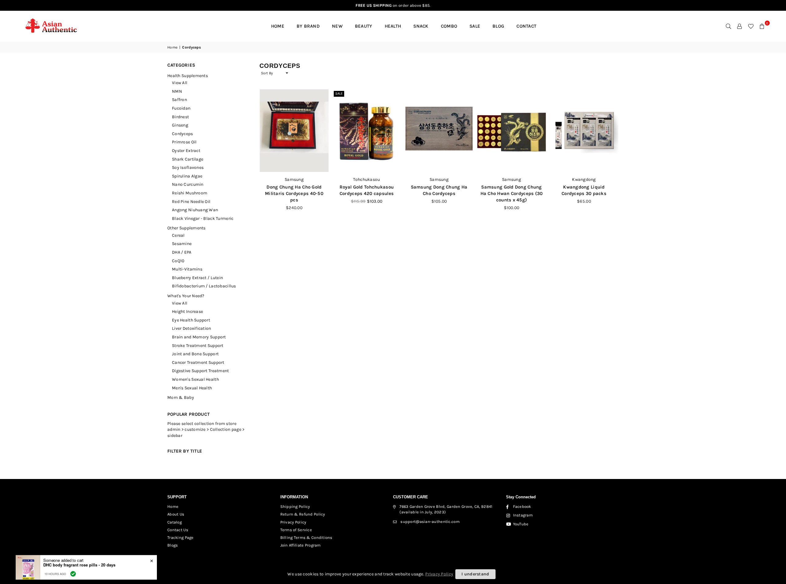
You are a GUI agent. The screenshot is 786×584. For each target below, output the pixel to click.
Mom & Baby (180, 397)
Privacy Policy (293, 522)
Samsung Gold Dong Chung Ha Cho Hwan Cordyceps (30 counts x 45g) (512, 193)
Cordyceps (182, 133)
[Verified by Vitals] (73, 569)
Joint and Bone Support (195, 353)
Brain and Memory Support (199, 337)
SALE (474, 26)
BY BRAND (308, 26)
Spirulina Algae (187, 176)
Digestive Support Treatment (200, 370)
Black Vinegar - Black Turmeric (202, 218)
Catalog (174, 522)
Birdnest (180, 116)
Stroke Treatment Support (198, 345)
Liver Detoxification (191, 328)
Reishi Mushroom (189, 193)
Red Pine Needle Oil (191, 201)
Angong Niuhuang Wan (195, 209)
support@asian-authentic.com (430, 521)
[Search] (728, 26)
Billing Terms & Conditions (306, 537)
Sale (339, 93)
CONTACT (526, 26)
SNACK (420, 26)
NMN (177, 91)
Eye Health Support (191, 320)
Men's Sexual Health (192, 388)
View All (179, 82)
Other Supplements (186, 228)
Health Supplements (187, 75)
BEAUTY (363, 26)
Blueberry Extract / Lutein (197, 277)
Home (277, 26)
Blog (498, 26)
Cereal (178, 235)
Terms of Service (296, 530)
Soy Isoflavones (188, 167)
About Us (175, 514)
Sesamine (182, 243)
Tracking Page (180, 537)
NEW (337, 26)
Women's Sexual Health (195, 379)
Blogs (172, 545)
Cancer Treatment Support (198, 362)
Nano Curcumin (188, 184)
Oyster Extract (186, 150)
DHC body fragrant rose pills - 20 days (79, 560)
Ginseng (180, 125)
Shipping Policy (295, 506)
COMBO (449, 26)
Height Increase (187, 311)
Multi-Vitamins (187, 269)
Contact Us (177, 530)
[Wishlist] (751, 26)
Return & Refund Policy (302, 514)
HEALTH (393, 26)
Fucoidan (181, 108)
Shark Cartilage (187, 159)
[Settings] (739, 26)
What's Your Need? (185, 295)
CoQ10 (178, 260)
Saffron (179, 99)
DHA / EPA (182, 252)
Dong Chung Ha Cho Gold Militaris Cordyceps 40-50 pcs (294, 193)
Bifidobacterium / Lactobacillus (204, 286)
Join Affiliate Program (300, 545)
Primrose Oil (184, 142)
